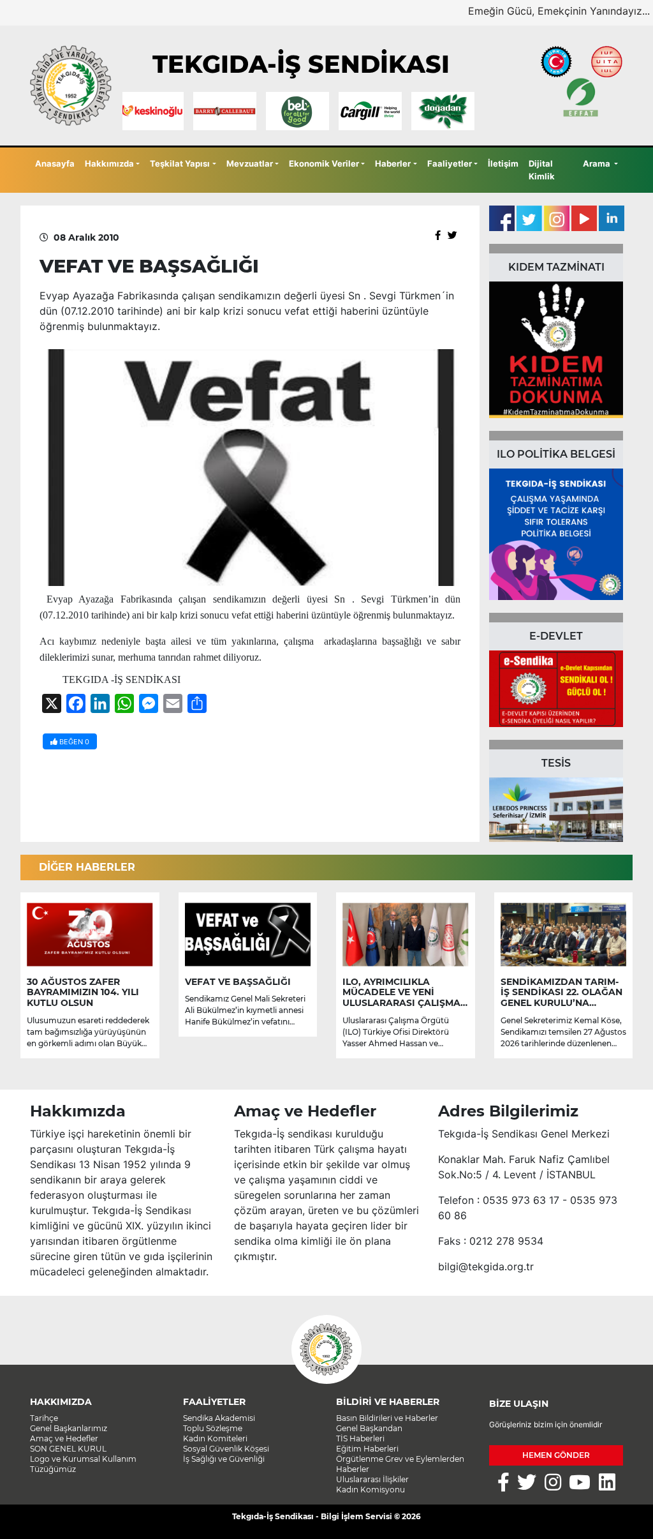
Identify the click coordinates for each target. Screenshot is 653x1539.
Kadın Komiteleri (215, 1438)
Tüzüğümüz (53, 1469)
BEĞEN (73, 741)
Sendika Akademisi (219, 1418)
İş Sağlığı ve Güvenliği (224, 1459)
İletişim (503, 163)
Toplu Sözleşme (212, 1428)
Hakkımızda (109, 163)
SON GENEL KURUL (68, 1448)
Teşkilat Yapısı (180, 163)
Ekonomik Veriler (324, 163)
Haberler (393, 163)
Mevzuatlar (249, 163)
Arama (597, 163)
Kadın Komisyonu (370, 1489)
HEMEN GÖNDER (556, 1455)
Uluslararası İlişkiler (372, 1479)
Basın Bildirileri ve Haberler (387, 1418)
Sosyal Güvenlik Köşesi (226, 1448)
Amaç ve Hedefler (64, 1438)
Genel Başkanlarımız (68, 1428)
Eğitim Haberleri (367, 1448)
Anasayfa (55, 163)
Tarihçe (44, 1418)
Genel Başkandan (369, 1428)
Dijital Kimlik (542, 169)
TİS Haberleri (360, 1438)
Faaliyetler (449, 163)
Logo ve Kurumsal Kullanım (83, 1459)
